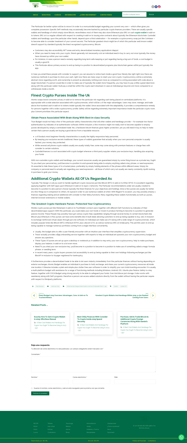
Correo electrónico (80, 377)
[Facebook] (156, 6)
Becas (68, 432)
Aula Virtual (51, 426)
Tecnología (69, 423)
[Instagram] (159, 6)
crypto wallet (141, 33)
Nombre (34, 377)
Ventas (89, 426)
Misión (35, 426)
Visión (35, 429)
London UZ (124, 286)
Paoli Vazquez (40, 286)
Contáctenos (52, 432)
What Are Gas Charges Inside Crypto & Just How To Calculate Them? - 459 (86, 286)
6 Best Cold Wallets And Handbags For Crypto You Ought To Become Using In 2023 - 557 (50, 325)
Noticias (50, 429)
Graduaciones (111, 423)
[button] (181, 437)
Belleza (68, 426)
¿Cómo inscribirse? (113, 426)
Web (116, 377)
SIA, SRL (45, 441)
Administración (91, 423)
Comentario (36, 354)
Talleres (50, 423)
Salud (109, 429)
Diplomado (110, 432)
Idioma (68, 429)
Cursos (35, 432)
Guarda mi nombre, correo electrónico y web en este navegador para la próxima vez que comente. (69, 388)
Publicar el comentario (40, 393)
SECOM (35, 423)
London (116, 286)
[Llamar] (152, 6)
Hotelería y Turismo (93, 429)
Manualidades (91, 432)
